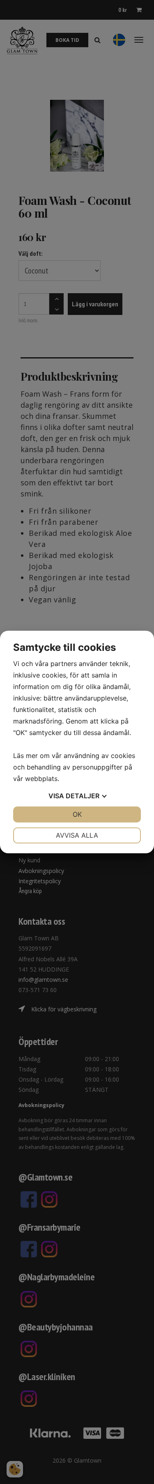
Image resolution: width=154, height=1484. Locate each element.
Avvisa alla (77, 835)
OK (77, 814)
